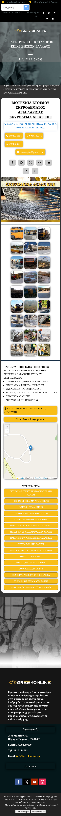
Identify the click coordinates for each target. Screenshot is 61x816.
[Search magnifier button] (26, 7)
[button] (30, 448)
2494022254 (15, 135)
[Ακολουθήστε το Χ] (49, 13)
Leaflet (21, 478)
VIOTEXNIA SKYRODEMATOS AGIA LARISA (30, 587)
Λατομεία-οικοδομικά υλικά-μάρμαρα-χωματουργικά (35, 85)
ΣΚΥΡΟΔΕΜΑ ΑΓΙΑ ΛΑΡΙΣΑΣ (31, 544)
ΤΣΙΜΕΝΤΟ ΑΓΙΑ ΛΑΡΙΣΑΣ (31, 556)
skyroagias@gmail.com (31, 152)
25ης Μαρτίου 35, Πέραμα (46, 2)
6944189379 (35, 135)
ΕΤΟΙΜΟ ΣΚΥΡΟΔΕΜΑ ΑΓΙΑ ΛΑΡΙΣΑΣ (31, 501)
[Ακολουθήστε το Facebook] (43, 13)
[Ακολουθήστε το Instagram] (54, 13)
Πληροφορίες (38, 811)
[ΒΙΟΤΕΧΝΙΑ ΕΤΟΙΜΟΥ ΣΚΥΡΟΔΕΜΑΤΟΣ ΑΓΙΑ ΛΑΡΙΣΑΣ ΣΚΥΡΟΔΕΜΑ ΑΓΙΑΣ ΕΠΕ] (17, 238)
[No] (57, 804)
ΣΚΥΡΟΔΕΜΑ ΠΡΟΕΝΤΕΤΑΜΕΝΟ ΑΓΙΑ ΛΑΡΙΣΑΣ (31, 550)
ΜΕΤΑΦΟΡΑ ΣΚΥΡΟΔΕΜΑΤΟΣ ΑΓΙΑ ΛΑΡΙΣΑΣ (31, 531)
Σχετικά (6, 12)
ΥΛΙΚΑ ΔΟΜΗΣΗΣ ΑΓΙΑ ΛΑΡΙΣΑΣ (31, 562)
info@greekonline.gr (16, 2)
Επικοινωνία (17, 12)
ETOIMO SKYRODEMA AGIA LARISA (31, 581)
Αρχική (7, 85)
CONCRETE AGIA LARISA (31, 568)
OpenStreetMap (41, 478)
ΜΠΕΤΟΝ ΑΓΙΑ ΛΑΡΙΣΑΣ (31, 507)
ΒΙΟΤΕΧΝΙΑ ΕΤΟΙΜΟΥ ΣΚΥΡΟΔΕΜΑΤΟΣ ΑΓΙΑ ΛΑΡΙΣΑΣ (31, 493)
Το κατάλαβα (22, 811)
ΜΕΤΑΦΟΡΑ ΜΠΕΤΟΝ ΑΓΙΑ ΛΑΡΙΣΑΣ (31, 519)
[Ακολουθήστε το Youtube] (47, 18)
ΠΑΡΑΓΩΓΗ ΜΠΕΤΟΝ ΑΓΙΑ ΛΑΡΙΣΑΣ (31, 513)
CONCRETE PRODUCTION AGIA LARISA (31, 575)
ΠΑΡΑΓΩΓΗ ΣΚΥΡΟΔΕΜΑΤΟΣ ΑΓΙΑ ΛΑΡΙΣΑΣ (31, 525)
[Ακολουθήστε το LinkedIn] (52, 18)
